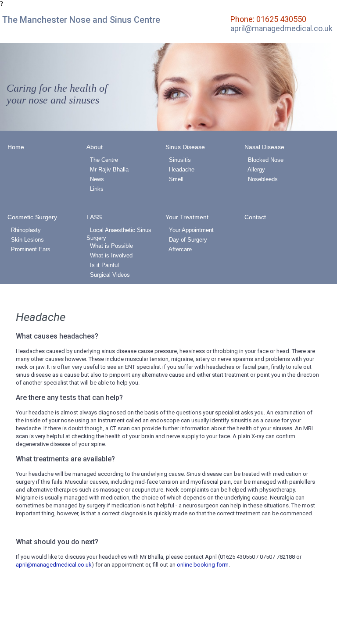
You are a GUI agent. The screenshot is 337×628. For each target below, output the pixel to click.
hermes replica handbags (49, 193)
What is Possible (109, 246)
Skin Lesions (25, 239)
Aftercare (178, 249)
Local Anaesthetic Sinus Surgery (118, 234)
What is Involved (109, 255)
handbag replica (160, 193)
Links (95, 189)
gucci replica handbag (247, 185)
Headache (179, 169)
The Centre (102, 160)
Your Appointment (189, 230)
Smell (174, 179)
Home (15, 146)
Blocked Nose (263, 160)
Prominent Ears (28, 249)
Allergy (254, 169)
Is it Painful (102, 265)
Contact (255, 217)
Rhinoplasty (24, 230)
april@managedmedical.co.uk (281, 28)
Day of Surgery (186, 239)
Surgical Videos (108, 274)
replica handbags (102, 201)
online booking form (203, 564)
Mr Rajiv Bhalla (107, 169)
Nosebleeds (261, 179)
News (95, 179)
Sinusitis (178, 160)
